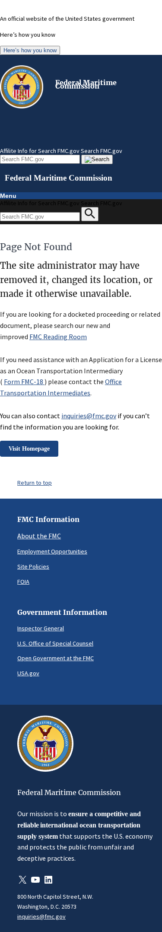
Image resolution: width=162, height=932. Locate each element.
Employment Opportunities (52, 551)
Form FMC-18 (24, 381)
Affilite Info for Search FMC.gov (39, 151)
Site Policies (33, 566)
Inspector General (40, 628)
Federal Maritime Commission (86, 84)
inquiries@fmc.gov (88, 415)
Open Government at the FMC (55, 658)
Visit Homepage (29, 448)
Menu (8, 195)
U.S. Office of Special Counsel (55, 643)
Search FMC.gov (101, 151)
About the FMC (39, 535)
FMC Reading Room (58, 336)
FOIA (23, 581)
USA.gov (28, 673)
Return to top (34, 483)
